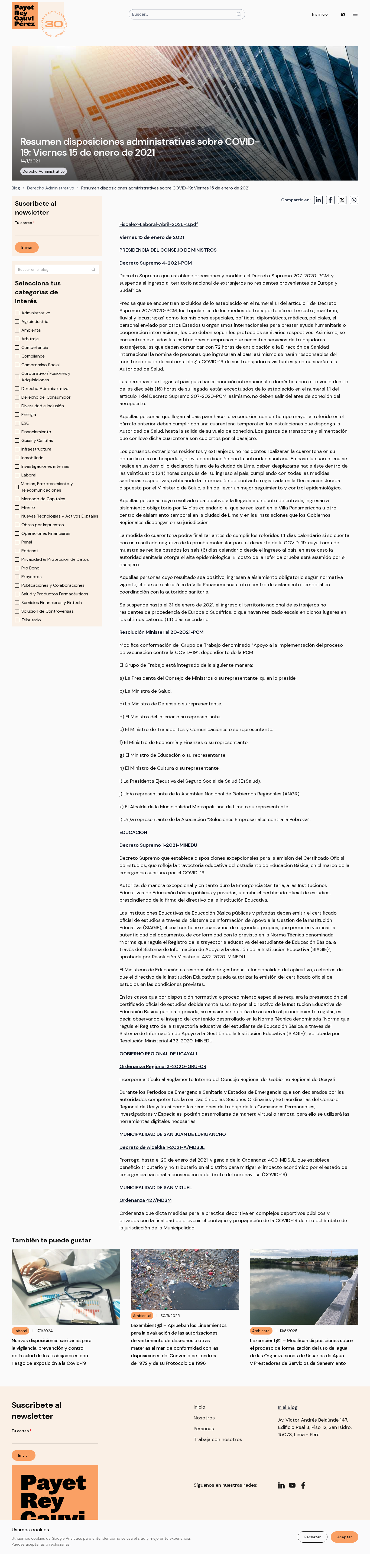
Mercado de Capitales (43, 499)
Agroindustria (34, 321)
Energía (28, 414)
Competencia (34, 347)
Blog (16, 188)
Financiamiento (36, 432)
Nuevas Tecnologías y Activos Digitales (59, 516)
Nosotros (204, 1418)
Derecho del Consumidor (46, 397)
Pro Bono (30, 568)
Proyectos (31, 576)
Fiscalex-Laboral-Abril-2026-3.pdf (158, 224)
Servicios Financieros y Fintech (51, 602)
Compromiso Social (40, 365)
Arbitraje (30, 339)
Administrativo (35, 313)
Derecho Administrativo (43, 171)
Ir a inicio (320, 14)
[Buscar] (93, 269)
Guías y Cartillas (37, 440)
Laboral (28, 475)
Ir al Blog (288, 1407)
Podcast (29, 550)
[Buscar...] (239, 14)
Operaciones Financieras (45, 533)
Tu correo (25, 222)
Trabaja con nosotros (218, 1439)
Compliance (33, 356)
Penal (26, 542)
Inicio (199, 1407)
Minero (28, 507)
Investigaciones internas (45, 466)
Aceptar (344, 1537)
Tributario (31, 620)
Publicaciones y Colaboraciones (53, 585)
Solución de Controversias (47, 611)
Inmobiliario (32, 458)
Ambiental (31, 330)
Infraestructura (36, 449)
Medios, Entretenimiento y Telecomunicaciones (47, 487)
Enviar (26, 247)
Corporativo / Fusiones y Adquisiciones (45, 377)
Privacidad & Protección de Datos (55, 559)
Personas (204, 1428)
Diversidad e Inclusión (42, 406)
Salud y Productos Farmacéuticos (54, 594)
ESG (25, 423)
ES (343, 14)
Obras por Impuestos (42, 525)
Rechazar (312, 1537)
